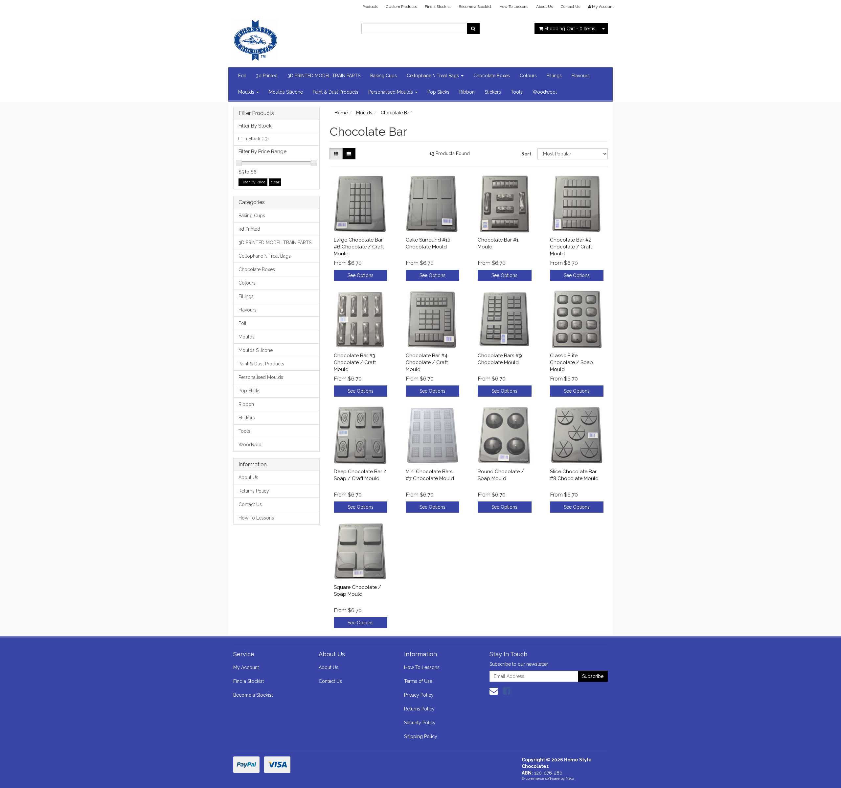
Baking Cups (383, 75)
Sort (526, 153)
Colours (528, 75)
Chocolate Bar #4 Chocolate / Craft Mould (427, 362)
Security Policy (420, 722)
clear (275, 182)
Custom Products (401, 6)
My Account (246, 667)
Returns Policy (254, 491)
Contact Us (570, 6)
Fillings (554, 75)
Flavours (581, 75)
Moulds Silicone (286, 92)
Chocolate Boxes (491, 75)
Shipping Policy (420, 736)
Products (370, 6)
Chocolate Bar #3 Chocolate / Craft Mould (355, 362)
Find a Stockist (438, 6)
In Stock (256, 138)
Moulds (247, 92)
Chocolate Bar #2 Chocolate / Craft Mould (571, 247)
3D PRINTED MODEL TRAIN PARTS (323, 75)
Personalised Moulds (391, 92)
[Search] (473, 28)
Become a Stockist (475, 6)
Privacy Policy (419, 695)
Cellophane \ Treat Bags (433, 75)
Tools (517, 92)
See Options (361, 275)
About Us (544, 6)
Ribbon (467, 92)
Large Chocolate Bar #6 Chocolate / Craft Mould (359, 247)
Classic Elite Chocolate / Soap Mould (571, 362)
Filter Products (256, 113)
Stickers (493, 92)
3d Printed (267, 75)
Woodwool (545, 92)
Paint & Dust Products (335, 92)
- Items (569, 28)
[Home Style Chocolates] (292, 38)
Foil (242, 75)
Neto (570, 778)
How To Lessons (513, 6)
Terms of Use (418, 681)
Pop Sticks (438, 92)
